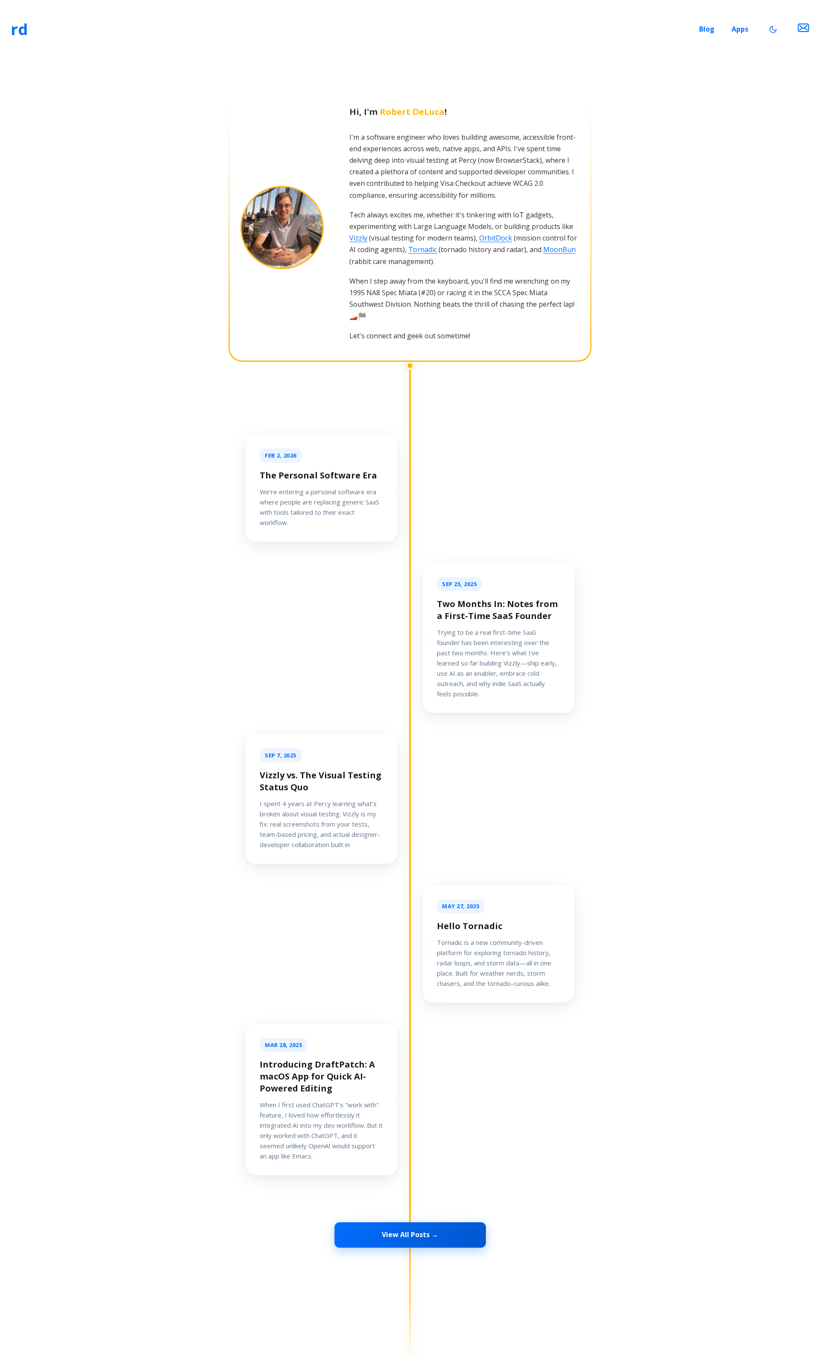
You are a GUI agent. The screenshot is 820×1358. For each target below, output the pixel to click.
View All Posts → (410, 1234)
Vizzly (358, 238)
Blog (707, 29)
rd (19, 29)
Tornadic (422, 249)
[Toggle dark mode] (773, 29)
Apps (740, 29)
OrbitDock (495, 238)
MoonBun (559, 249)
